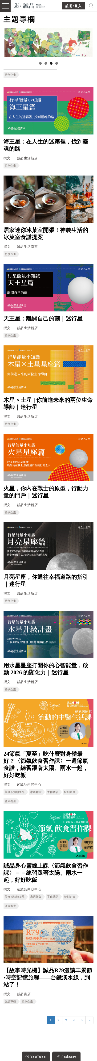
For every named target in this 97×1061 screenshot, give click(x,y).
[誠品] (29, 5)
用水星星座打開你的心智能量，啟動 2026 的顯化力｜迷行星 (46, 668)
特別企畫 (10, 74)
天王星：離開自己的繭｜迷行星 (43, 318)
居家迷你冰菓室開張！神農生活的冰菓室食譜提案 (46, 233)
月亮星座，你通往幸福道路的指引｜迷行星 (46, 580)
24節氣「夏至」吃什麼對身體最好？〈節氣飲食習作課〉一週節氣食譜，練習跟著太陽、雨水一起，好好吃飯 (46, 764)
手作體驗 (52, 792)
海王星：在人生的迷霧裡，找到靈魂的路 (46, 145)
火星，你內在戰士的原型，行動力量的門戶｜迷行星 (46, 492)
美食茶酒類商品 (14, 792)
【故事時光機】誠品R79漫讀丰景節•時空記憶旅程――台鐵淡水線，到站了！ (48, 977)
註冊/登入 (73, 6)
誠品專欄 (10, 1001)
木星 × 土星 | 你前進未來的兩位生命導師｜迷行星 (48, 403)
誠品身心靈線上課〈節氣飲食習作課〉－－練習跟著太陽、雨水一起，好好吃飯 (46, 873)
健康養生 (10, 801)
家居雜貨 (35, 792)
